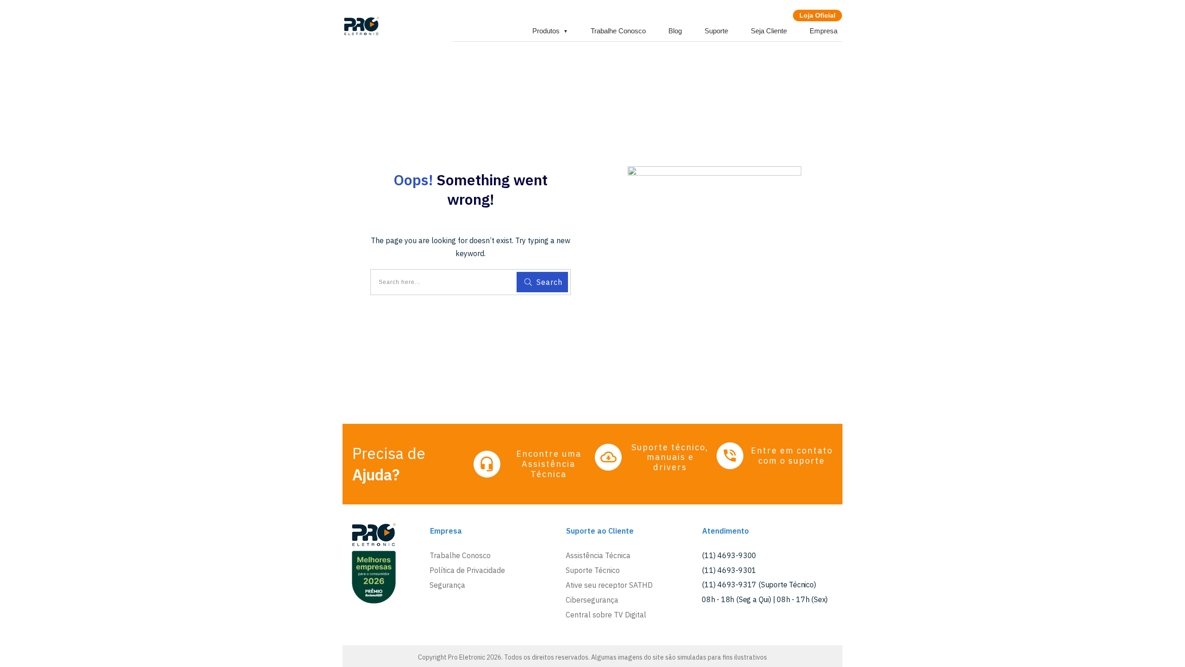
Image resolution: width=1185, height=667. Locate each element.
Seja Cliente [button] (769, 31)
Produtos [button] (550, 31)
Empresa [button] (823, 31)
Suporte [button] (716, 31)
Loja (817, 15)
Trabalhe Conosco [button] (618, 31)
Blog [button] (675, 31)
